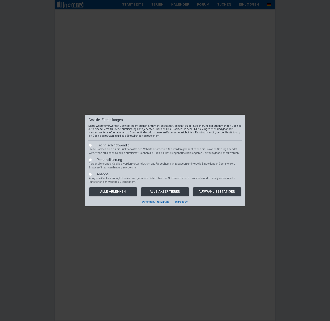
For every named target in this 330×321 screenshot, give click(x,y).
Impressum (181, 201)
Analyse (103, 174)
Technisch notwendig (113, 145)
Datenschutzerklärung (155, 201)
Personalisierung (109, 160)
